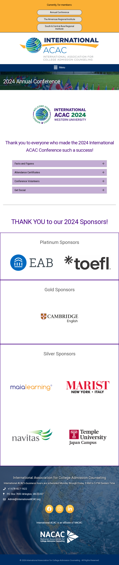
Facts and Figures (24, 163)
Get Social (20, 190)
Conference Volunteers (27, 181)
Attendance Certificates (27, 172)
